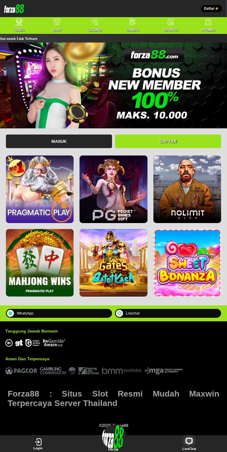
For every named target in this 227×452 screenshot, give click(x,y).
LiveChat (189, 449)
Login (38, 448)
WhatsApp (25, 313)
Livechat (133, 313)
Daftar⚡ (211, 8)
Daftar (168, 141)
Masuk (59, 141)
